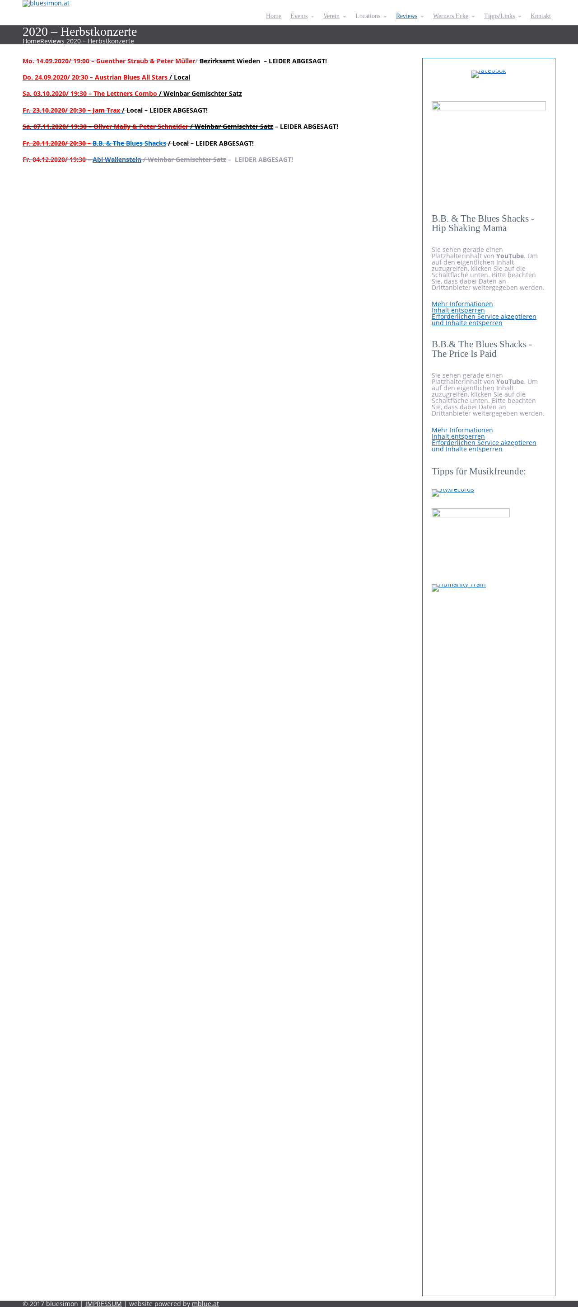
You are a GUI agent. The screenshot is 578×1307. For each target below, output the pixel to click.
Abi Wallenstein (117, 159)
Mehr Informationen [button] (462, 303)
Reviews (52, 41)
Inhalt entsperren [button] (458, 310)
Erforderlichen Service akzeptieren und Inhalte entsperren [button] (484, 319)
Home (31, 41)
